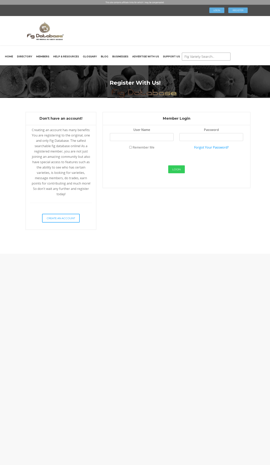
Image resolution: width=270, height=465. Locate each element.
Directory (24, 56)
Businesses (120, 56)
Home (9, 56)
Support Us (171, 56)
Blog (104, 56)
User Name (141, 130)
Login (216, 10)
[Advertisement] (154, 30)
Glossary (90, 56)
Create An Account (61, 218)
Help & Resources (66, 56)
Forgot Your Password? (211, 147)
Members (42, 56)
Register (238, 10)
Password (211, 130)
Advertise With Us (145, 56)
